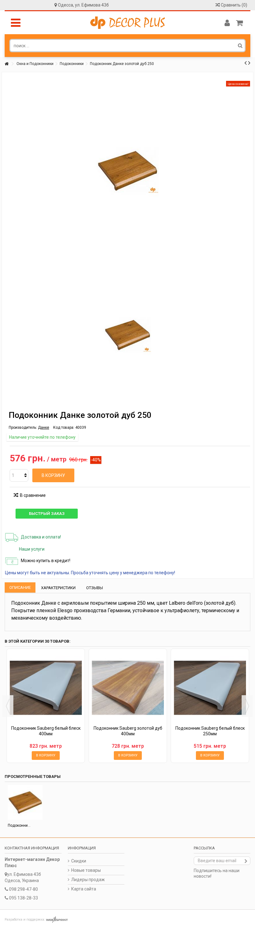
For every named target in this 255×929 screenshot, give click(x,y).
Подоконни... (19, 825)
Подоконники (72, 64)
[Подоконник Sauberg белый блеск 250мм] (210, 688)
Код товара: (63, 427)
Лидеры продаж (88, 879)
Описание (20, 587)
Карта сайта (83, 888)
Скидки (78, 860)
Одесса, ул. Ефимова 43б (83, 4)
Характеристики (58, 587)
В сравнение (33, 495)
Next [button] (247, 706)
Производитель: (23, 427)
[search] (240, 45)
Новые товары (86, 870)
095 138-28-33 (23, 897)
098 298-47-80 (23, 889)
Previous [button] (7, 706)
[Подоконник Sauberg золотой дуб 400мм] (128, 688)
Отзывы (94, 587)
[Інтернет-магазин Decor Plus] (127, 22)
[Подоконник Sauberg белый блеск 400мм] (46, 688)
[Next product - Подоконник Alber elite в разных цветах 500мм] (249, 63)
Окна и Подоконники (34, 64)
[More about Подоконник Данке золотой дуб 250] (25, 802)
